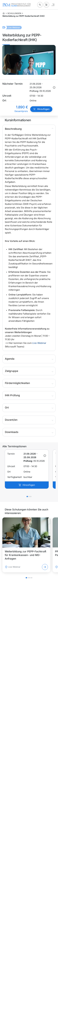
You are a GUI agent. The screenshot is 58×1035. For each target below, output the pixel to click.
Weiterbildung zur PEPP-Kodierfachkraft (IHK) (23, 16)
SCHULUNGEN (14, 13)
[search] (40, 4)
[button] (29, 129)
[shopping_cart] (46, 4)
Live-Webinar (39, 343)
